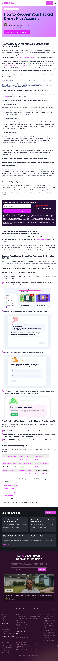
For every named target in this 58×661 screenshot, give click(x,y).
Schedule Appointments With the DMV (49, 621)
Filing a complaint (8, 495)
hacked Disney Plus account (41, 74)
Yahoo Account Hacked (24, 473)
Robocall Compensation (8, 633)
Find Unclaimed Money (21, 618)
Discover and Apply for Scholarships (21, 625)
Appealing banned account (10, 485)
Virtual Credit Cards (7, 647)
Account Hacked (39, 456)
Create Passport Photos (49, 635)
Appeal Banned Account (22, 649)
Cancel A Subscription (21, 644)
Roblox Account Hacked (24, 459)
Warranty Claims (6, 652)
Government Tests (48, 623)
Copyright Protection (35, 616)
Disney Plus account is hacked (27, 57)
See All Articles (51, 512)
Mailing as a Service (48, 616)
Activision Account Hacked (25, 470)
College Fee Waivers (21, 622)
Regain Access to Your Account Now (16, 32)
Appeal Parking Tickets (35, 614)
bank (53, 94)
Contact (4, 620)
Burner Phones (5, 642)
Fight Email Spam (6, 629)
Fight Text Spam (6, 631)
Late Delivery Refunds (21, 640)
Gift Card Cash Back (21, 614)
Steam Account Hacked (24, 456)
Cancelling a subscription (10, 492)
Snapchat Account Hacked (25, 466)
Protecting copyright (9, 488)
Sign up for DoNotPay (17, 211)
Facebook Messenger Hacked (26, 463)
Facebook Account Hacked (9, 456)
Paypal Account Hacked (41, 473)
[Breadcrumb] (2, 39)
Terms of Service (6, 614)
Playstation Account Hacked (9, 463)
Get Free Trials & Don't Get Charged (7, 649)
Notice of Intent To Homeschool (48, 638)
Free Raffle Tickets (20, 616)
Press (3, 618)
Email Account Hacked (40, 459)
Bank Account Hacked (8, 473)
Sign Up (50, 3)
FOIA (45, 627)
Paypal (6, 96)
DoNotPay (8, 3)
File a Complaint (34, 618)
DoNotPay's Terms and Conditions (29, 214)
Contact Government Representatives (49, 633)
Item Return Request (21, 642)
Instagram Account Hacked (9, 459)
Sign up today (42, 569)
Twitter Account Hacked (41, 463)
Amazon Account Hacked (9, 470)
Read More (6, 529)
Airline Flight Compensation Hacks (7, 644)
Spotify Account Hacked (41, 466)
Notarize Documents (49, 625)
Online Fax (46, 618)
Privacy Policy (41, 214)
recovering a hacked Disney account (15, 65)
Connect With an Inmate (49, 614)
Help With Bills (19, 620)
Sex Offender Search (49, 640)
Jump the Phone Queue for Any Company (22, 638)
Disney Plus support (42, 239)
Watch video (8, 590)
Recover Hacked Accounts (11, 9)
